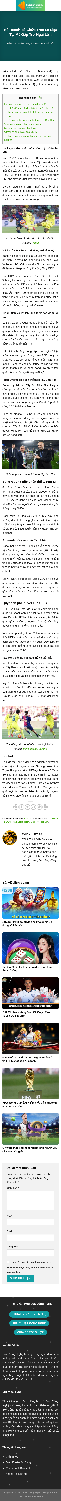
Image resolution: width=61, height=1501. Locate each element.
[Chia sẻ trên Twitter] (27, 807)
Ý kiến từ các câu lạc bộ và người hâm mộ (30, 108)
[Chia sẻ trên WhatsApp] (16, 807)
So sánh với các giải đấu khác (20, 128)
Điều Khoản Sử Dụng (18, 1462)
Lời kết (8, 139)
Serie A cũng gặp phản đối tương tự (23, 124)
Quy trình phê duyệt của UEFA (20, 131)
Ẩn (40, 98)
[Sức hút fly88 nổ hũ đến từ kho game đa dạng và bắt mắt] (30, 903)
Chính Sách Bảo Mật (18, 1468)
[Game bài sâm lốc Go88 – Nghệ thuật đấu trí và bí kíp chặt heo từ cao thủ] (30, 1038)
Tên (9, 1216)
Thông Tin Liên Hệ (16, 1473)
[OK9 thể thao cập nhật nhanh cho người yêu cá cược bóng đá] (30, 1129)
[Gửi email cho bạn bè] (33, 807)
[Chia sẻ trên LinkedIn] (45, 807)
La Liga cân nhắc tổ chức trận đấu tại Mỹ (25, 104)
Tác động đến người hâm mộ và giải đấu (29, 136)
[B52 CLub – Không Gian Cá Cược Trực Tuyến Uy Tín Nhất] (30, 993)
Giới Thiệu (12, 1456)
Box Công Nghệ (12, 1354)
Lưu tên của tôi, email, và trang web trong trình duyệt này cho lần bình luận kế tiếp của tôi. (30, 1267)
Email (10, 1231)
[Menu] (4, 6)
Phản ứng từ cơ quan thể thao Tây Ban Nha (31, 120)
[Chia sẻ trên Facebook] (21, 807)
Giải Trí (27, 818)
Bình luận (13, 1187)
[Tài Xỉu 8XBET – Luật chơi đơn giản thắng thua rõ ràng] (30, 948)
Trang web (12, 1246)
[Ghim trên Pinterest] (39, 807)
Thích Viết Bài (46, 44)
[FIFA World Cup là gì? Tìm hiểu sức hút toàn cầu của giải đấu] (30, 1083)
